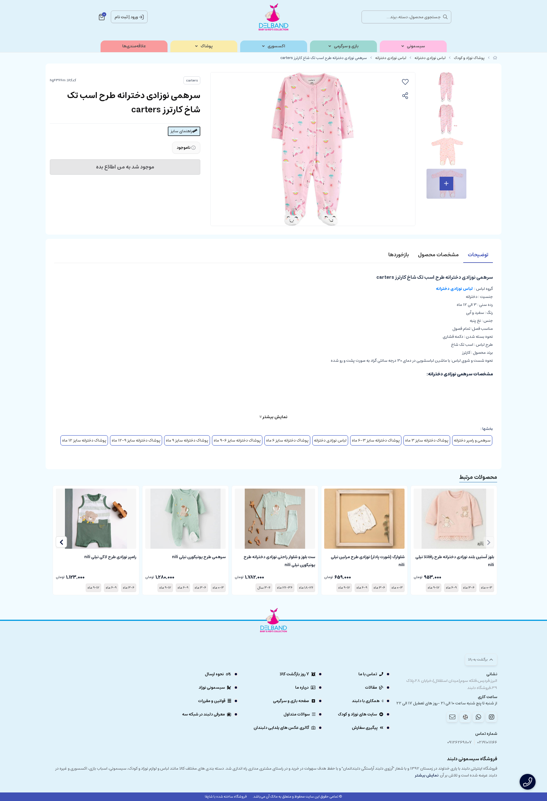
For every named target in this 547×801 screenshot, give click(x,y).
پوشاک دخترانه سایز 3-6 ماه (376, 440)
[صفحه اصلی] (495, 58)
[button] (61, 542)
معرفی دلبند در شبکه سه (203, 714)
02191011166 (487, 742)
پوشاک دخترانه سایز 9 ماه (187, 440)
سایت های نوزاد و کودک (357, 714)
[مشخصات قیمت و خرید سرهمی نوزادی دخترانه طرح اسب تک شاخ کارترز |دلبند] (273, 636)
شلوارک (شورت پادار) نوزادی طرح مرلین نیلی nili (368, 560)
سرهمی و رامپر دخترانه (472, 440)
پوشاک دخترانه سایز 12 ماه (84, 440)
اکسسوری (276, 46)
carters (192, 81)
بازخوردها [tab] (398, 254)
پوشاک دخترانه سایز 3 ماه (426, 440)
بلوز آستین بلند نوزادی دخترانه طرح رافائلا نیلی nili (454, 560)
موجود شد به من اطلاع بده (125, 167)
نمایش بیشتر (274, 416)
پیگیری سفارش (364, 728)
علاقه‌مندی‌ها (134, 46)
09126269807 (459, 742)
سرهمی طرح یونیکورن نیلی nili (199, 557)
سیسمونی (416, 46)
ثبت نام (121, 17)
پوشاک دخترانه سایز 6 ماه (287, 440)
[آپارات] (465, 717)
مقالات (371, 687)
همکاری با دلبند (365, 701)
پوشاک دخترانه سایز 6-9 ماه (237, 440)
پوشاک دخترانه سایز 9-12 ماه (136, 440)
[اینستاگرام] (491, 716)
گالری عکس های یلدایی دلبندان (281, 728)
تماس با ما (367, 674)
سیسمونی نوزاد (212, 687)
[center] (445, 16)
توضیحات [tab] (478, 254)
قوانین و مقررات (211, 701)
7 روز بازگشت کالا (294, 674)
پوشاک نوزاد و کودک (469, 58)
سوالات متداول (296, 714)
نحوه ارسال (214, 674)
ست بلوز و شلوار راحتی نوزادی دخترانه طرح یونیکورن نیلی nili (279, 560)
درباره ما (302, 687)
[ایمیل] (452, 716)
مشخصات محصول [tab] (438, 254)
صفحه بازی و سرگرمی (291, 701)
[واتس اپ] (478, 716)
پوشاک (207, 46)
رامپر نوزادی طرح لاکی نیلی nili (110, 557)
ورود (134, 17)
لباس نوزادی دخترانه (430, 58)
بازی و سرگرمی (346, 46)
